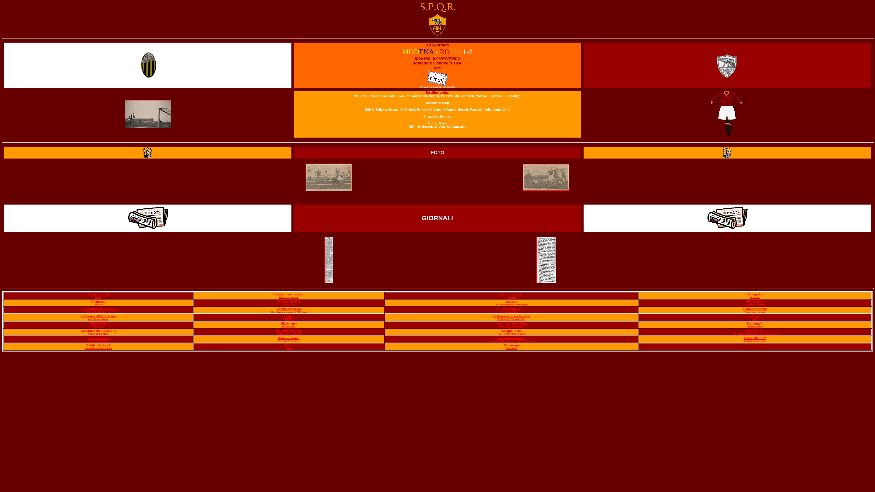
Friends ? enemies (288, 341)
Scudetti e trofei (289, 301)
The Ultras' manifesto (511, 326)
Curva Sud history (98, 334)
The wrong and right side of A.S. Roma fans (511, 341)
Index (98, 297)
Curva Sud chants (98, 341)
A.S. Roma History (98, 319)
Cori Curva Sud (98, 338)
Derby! (288, 316)
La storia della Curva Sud (98, 331)
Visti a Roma (755, 301)
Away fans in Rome (755, 304)
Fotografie (755, 294)
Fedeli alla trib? (755, 338)
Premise (98, 304)
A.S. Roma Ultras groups (511, 334)
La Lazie (511, 301)
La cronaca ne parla (511, 338)
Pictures (755, 297)
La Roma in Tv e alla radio (511, 316)
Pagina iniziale (98, 294)
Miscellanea (289, 323)
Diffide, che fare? (98, 345)
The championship (289, 297)
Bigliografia (755, 323)
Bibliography (755, 326)
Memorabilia (511, 309)
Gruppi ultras (511, 331)
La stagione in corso (288, 294)
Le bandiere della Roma (98, 309)
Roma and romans (755, 312)
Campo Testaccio (289, 309)
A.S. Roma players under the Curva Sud (755, 334)
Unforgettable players (98, 312)
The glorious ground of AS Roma (289, 312)
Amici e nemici (288, 338)
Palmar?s (288, 304)
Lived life (98, 326)
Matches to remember (289, 334)
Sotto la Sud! (755, 331)
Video (755, 316)
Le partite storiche (289, 331)
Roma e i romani (755, 309)
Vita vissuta (98, 323)
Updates (511, 297)
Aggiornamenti (511, 294)
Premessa (98, 301)
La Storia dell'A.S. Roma (98, 316)
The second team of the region (511, 304)
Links (289, 345)
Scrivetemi (511, 345)
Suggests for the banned (98, 348)
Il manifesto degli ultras (511, 323)
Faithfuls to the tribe (755, 341)
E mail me (511, 348)
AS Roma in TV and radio (511, 319)
